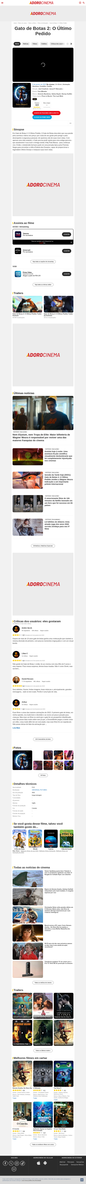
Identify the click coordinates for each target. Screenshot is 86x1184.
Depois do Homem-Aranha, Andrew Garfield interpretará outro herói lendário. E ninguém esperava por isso (59, 890)
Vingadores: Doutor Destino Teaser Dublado (43, 1044)
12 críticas (25, 656)
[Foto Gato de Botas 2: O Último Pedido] (22, 760)
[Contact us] (14, 1169)
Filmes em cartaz (22, 23)
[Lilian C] (16, 654)
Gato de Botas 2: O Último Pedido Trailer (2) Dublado (58, 314)
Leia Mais (16, 728)
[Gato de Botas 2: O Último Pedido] (22, 95)
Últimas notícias (24, 393)
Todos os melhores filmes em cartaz (43, 1144)
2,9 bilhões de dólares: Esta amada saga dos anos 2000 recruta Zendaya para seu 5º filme (57, 525)
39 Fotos (43, 775)
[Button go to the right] (71, 44)
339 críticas (35, 630)
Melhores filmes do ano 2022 (29, 851)
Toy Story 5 (57, 1088)
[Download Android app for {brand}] (46, 1163)
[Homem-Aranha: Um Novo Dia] (22, 1074)
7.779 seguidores (27, 681)
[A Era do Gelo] (19, 839)
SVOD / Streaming (21, 227)
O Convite (16, 1129)
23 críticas (25, 704)
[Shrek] (35, 839)
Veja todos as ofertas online (43, 284)
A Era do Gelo (19, 849)
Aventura (35, 86)
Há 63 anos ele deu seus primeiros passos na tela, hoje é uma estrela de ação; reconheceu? (58, 945)
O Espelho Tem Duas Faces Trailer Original (43, 1017)
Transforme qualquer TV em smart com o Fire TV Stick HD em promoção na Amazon (58, 962)
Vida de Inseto (66, 849)
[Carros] (51, 839)
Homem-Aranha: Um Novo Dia (22, 1088)
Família (49, 86)
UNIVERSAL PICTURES (39, 790)
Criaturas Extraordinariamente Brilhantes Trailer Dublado (22, 1017)
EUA (33, 787)
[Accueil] (41, 2)
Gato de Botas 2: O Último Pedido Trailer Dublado (27, 314)
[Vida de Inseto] (66, 839)
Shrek (35, 849)
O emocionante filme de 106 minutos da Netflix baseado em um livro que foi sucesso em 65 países (59, 501)
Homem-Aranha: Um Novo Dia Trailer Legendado (63, 1044)
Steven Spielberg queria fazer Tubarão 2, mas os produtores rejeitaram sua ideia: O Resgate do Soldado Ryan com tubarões (58, 872)
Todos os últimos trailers (43, 1050)
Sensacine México (77, 1164)
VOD (15, 266)
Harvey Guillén (67, 94)
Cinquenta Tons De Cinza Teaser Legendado (63, 1017)
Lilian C (25, 653)
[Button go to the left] (67, 44)
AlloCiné (62, 1162)
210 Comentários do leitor (43, 739)
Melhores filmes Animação (47, 851)
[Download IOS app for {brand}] (40, 1163)
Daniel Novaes (27, 679)
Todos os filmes (32, 23)
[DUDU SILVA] (16, 629)
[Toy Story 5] (63, 1074)
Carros (50, 849)
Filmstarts (70, 1162)
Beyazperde (64, 1164)
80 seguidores (26, 630)
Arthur (24, 702)
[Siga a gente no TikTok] (23, 1163)
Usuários (37, 102)
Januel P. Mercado (55, 89)
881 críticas (37, 681)
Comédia (43, 86)
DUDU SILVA (27, 628)
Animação (66, 84)
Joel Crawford (43, 89)
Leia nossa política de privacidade (31, 1180)
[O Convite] (22, 1115)
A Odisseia (36, 1088)
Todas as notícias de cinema (43, 982)
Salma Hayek (56, 94)
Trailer (14, 1098)
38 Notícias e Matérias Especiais (43, 546)
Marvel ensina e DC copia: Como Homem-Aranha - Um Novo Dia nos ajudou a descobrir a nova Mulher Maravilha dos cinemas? (58, 928)
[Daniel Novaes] (16, 679)
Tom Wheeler (42, 91)
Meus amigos (46, 102)
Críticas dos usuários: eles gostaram (37, 621)
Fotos (17, 747)
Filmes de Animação (43, 23)
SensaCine (80, 1162)
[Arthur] (16, 702)
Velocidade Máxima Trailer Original (22, 1044)
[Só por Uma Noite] (63, 1115)
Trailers (18, 293)
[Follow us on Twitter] (11, 1163)
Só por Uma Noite (59, 1129)
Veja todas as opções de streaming (43, 261)
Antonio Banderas (44, 94)
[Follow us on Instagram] (17, 1163)
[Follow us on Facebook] (5, 1163)
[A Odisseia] (43, 1074)
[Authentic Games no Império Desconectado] (43, 1115)
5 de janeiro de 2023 (39, 84)
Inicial (15, 23)
